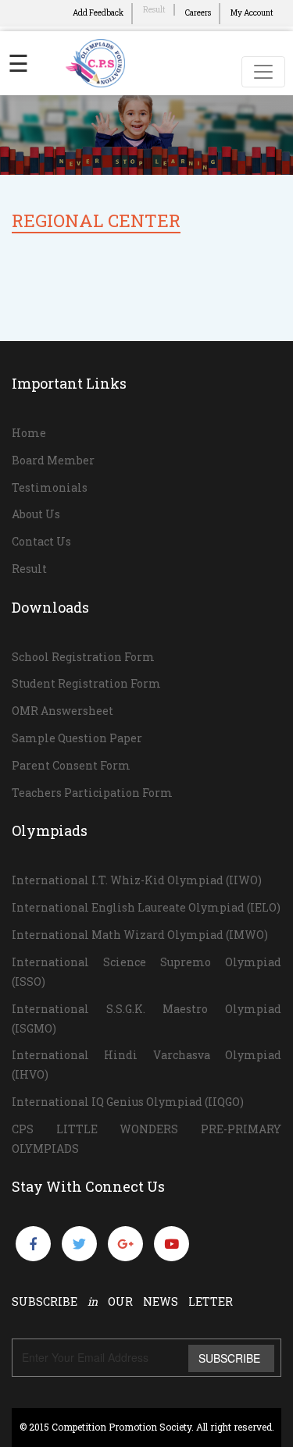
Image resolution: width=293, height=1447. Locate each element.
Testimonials (50, 487)
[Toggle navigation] (263, 71)
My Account (251, 13)
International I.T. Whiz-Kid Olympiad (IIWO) (137, 880)
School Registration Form (83, 656)
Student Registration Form (86, 683)
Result (154, 10)
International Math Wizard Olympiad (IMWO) (140, 934)
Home (29, 432)
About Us (36, 514)
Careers (198, 13)
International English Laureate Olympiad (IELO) (146, 907)
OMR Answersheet (62, 710)
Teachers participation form (92, 792)
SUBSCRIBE (229, 1358)
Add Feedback (98, 13)
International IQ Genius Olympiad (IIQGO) (128, 1101)
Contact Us (41, 541)
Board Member (53, 460)
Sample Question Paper (77, 738)
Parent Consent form (71, 765)
